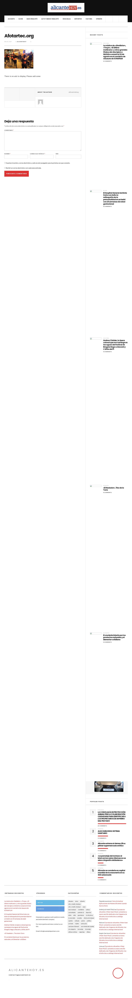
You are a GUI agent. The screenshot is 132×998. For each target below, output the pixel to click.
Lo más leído (71, 918)
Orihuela (77, 921)
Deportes (78, 19)
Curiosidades (72, 912)
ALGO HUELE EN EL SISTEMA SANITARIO (109, 832)
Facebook (40, 909)
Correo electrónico (37, 153)
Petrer (83, 921)
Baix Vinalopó (32, 19)
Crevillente (81, 909)
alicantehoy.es (27, 970)
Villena (88, 932)
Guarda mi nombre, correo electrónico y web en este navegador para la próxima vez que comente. (38, 163)
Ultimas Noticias (72, 932)
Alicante (11, 19)
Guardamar (81, 915)
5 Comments (102, 865)
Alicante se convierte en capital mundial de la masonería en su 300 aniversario (111, 872)
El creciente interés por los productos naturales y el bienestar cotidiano (114, 637)
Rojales (77, 923)
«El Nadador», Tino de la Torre (113, 489)
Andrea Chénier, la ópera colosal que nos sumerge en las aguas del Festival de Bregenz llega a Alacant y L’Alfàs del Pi (115, 344)
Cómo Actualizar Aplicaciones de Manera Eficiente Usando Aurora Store (113, 903)
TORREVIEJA (88, 929)
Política (89, 921)
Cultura (89, 19)
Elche (21, 19)
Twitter (40, 902)
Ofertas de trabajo (89, 918)
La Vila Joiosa (89, 915)
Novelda (79, 918)
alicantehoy (21, 41)
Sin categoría (72, 929)
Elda (74, 915)
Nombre (7, 153)
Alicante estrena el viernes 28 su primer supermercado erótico (111, 844)
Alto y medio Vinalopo (74, 904)
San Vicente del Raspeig (87, 926)
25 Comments (102, 825)
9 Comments (102, 838)
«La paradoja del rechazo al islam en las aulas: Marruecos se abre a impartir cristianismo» (112, 858)
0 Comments (107, 61)
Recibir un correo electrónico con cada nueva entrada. (23, 168)
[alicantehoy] (66, 7)
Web (57, 153)
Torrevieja (80, 929)
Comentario (9, 130)
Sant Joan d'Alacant (73, 926)
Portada (101, 809)
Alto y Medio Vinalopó (50, 19)
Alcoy (76, 901)
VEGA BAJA (67, 19)
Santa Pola (84, 923)
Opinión (99, 19)
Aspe (84, 907)
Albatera (70, 901)
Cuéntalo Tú (81, 912)
